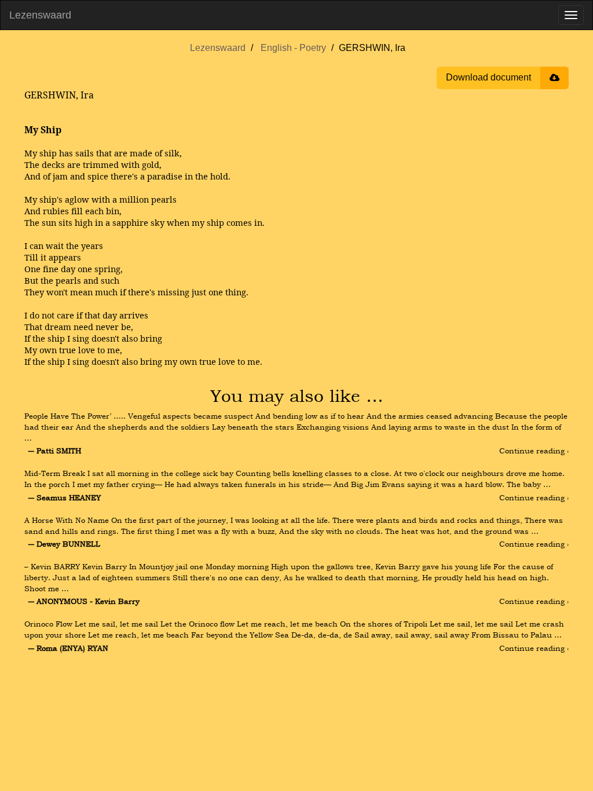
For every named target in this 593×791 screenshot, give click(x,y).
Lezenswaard (40, 15)
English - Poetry (293, 48)
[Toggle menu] (571, 15)
